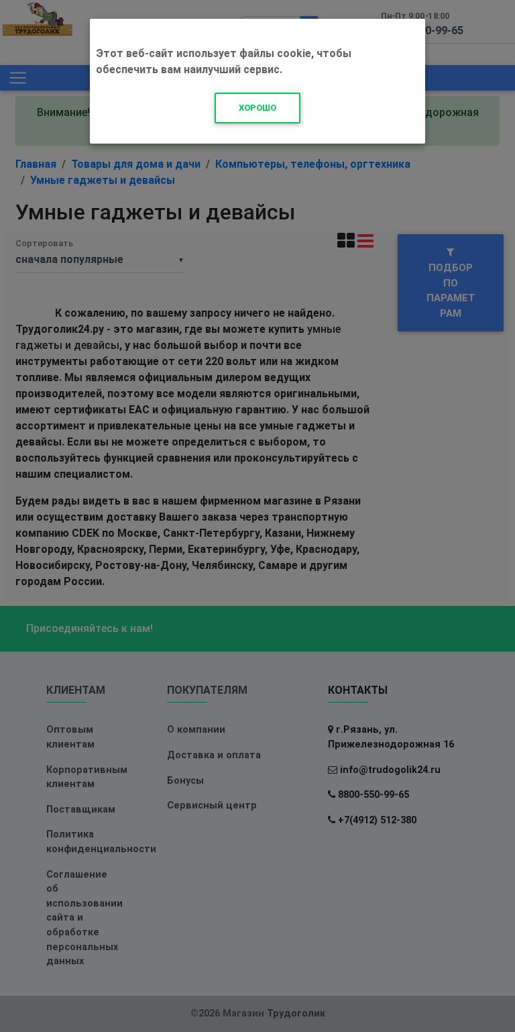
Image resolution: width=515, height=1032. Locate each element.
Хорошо (257, 108)
